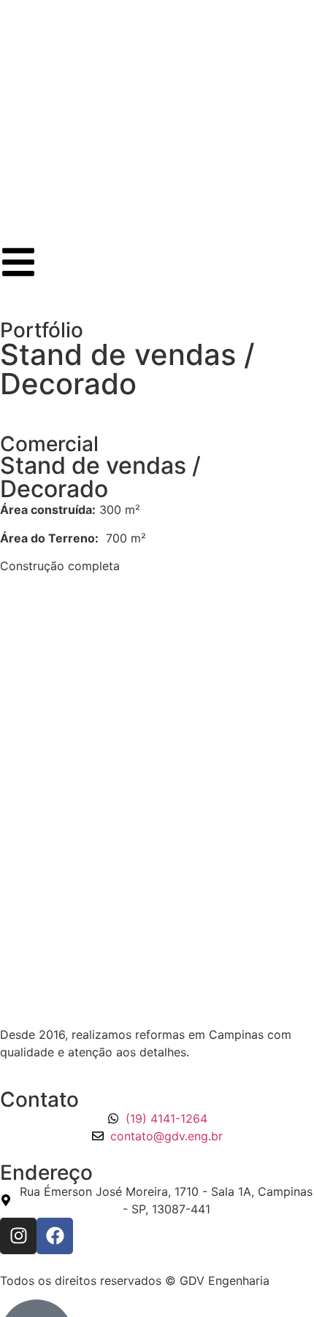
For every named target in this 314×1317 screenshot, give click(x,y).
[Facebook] (55, 1236)
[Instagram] (18, 1236)
